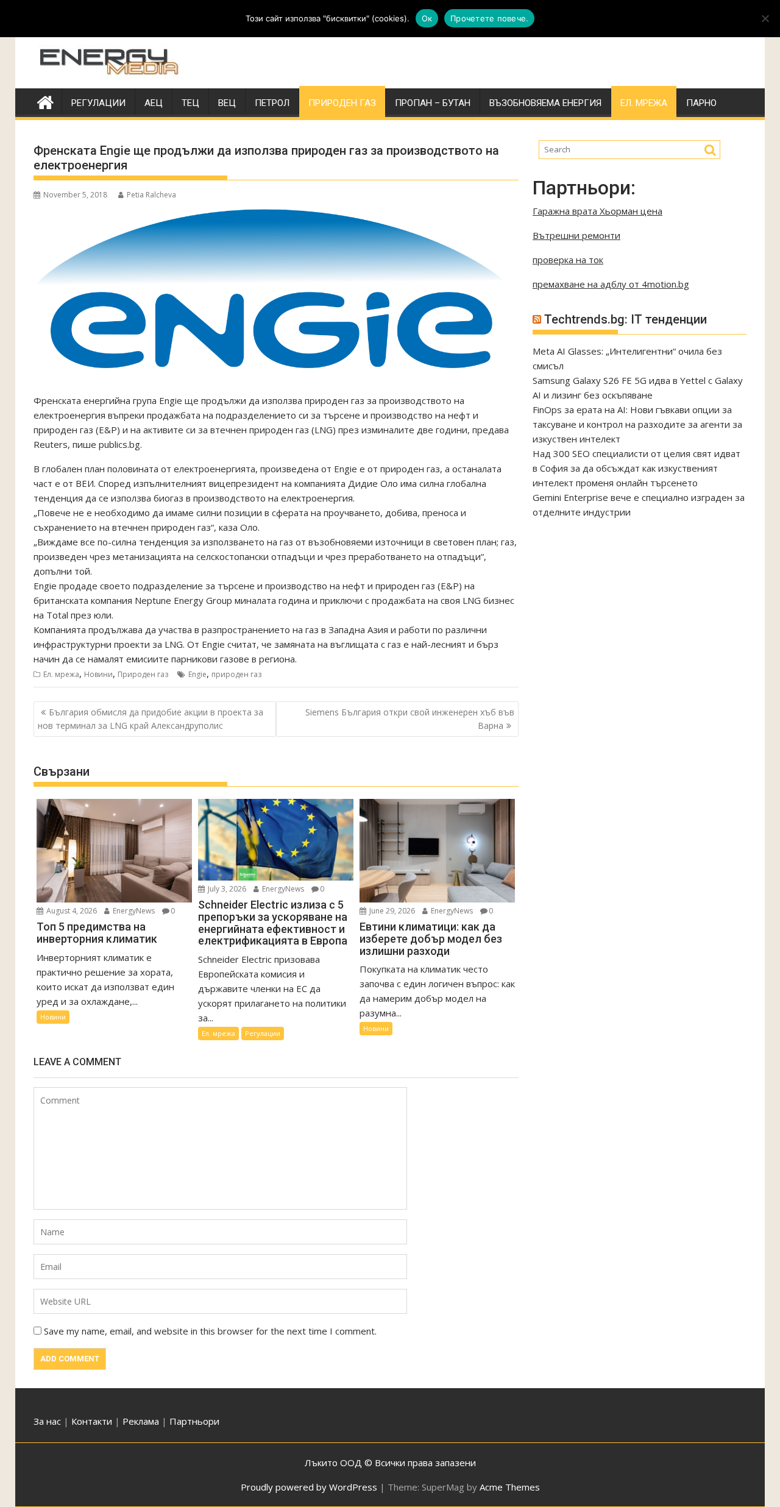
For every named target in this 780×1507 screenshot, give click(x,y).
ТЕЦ (190, 103)
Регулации (98, 103)
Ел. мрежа (643, 103)
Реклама (140, 1421)
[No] (765, 18)
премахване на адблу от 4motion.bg (611, 284)
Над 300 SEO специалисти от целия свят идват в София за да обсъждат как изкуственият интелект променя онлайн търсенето (636, 468)
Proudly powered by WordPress (309, 1487)
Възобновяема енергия (545, 103)
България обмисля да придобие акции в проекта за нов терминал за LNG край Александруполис (150, 718)
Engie (197, 674)
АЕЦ (153, 103)
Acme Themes (510, 1487)
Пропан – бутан (432, 103)
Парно (701, 103)
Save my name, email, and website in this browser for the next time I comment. (210, 1331)
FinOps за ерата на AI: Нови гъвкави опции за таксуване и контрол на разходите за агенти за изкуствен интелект (637, 424)
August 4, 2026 (70, 911)
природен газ (236, 674)
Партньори (194, 1421)
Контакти (93, 1421)
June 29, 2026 (391, 911)
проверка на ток (568, 260)
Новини (98, 674)
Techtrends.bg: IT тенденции (625, 319)
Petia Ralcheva (151, 195)
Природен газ (342, 103)
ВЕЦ (227, 103)
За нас (47, 1421)
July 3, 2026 (226, 889)
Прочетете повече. (489, 18)
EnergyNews (133, 911)
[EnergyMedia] (45, 100)
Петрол (272, 103)
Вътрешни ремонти (576, 235)
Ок (427, 18)
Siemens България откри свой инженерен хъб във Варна (409, 718)
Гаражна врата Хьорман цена (597, 211)
